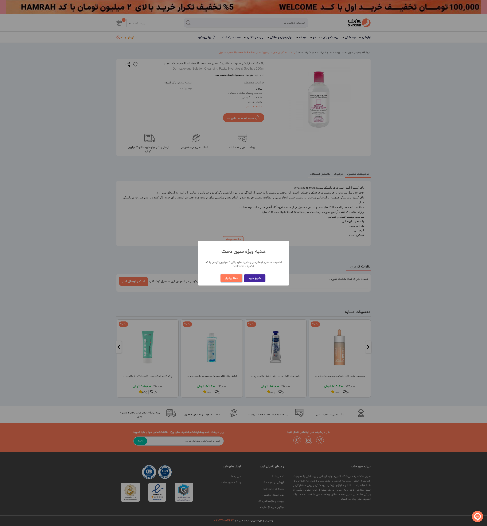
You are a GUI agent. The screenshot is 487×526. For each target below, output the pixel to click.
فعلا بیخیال (231, 278)
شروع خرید (255, 278)
